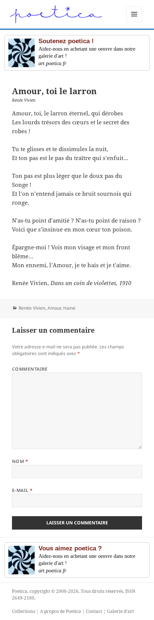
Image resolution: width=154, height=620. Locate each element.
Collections (23, 611)
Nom (20, 461)
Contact (94, 611)
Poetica (19, 591)
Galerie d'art (120, 611)
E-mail (22, 490)
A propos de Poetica (60, 611)
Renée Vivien (32, 308)
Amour (54, 308)
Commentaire (30, 369)
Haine (69, 308)
